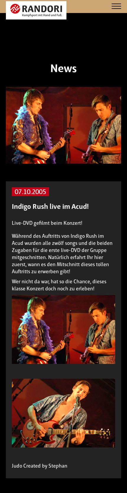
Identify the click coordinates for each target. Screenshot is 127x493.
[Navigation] (116, 7)
